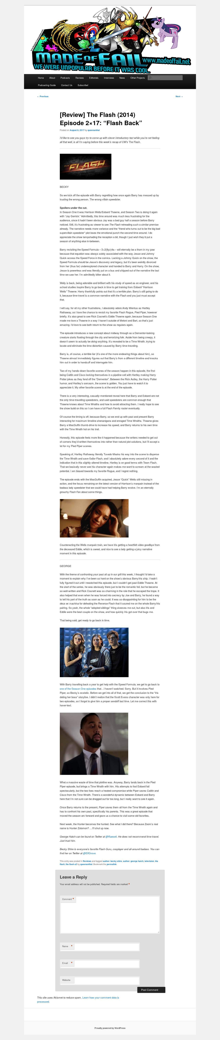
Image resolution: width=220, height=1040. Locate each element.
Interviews (109, 77)
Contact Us (66, 85)
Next (179, 96)
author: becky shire (112, 861)
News (122, 77)
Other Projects (137, 77)
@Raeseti (111, 836)
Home (41, 77)
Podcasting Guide (47, 85)
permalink (112, 864)
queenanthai (94, 130)
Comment (68, 899)
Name (67, 946)
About (52, 77)
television (149, 861)
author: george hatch (133, 861)
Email (67, 963)
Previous (42, 96)
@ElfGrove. (89, 853)
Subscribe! (83, 85)
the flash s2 (71, 864)
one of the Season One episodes (78, 688)
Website (66, 980)
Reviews (79, 77)
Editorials (93, 77)
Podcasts (65, 77)
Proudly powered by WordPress (110, 1028)
